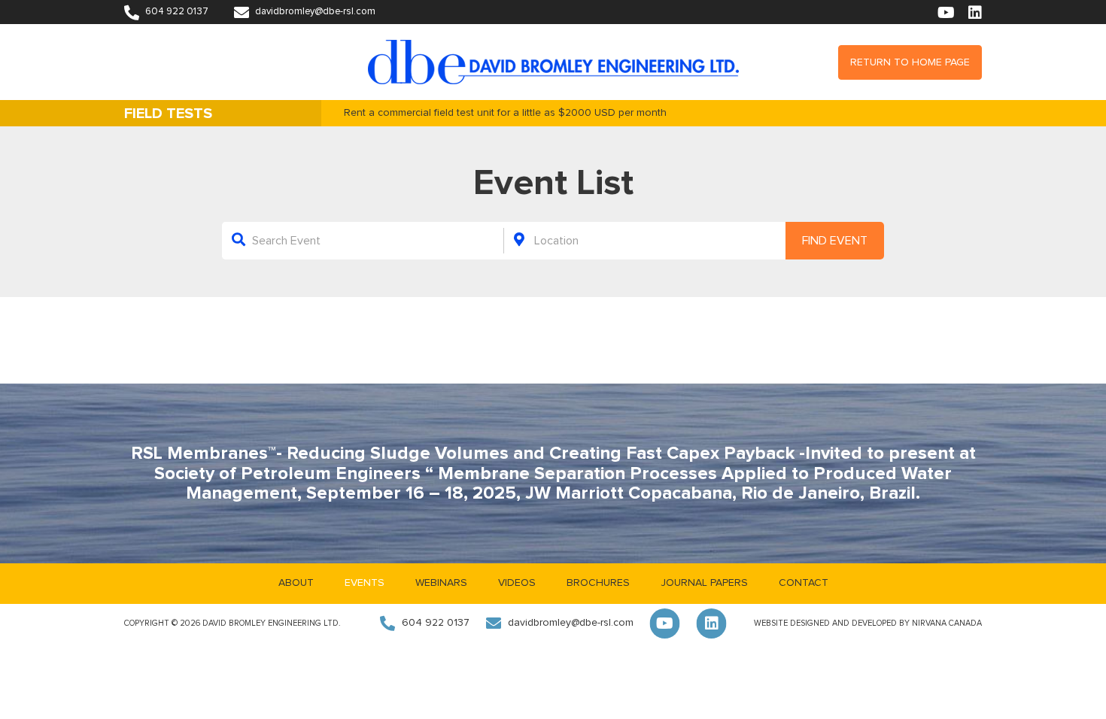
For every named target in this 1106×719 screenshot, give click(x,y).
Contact (803, 583)
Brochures (598, 583)
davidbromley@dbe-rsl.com (314, 12)
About (296, 583)
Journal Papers (704, 583)
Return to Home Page (910, 62)
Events (364, 583)
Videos (517, 583)
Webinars (441, 583)
